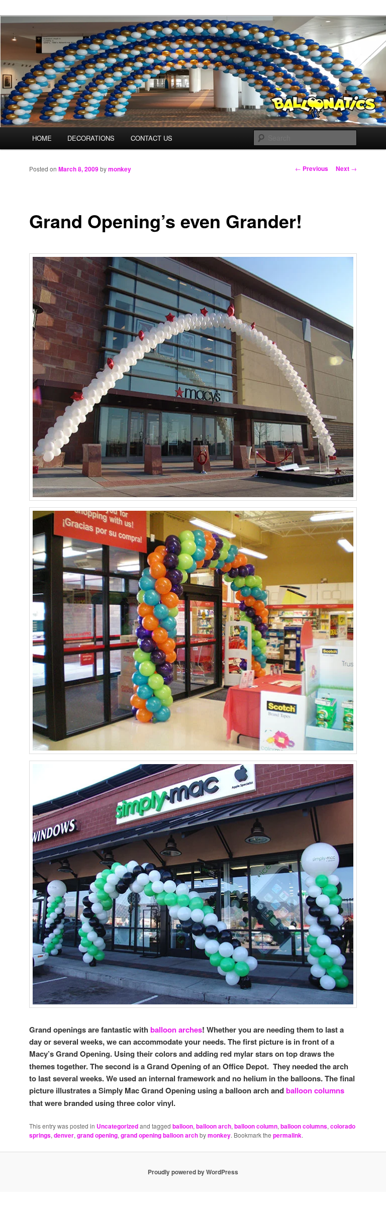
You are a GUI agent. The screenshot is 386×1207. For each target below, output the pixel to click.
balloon (182, 1126)
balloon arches (176, 1029)
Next (346, 168)
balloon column (255, 1126)
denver (64, 1135)
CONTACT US (151, 138)
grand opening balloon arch (159, 1135)
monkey (119, 168)
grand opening (97, 1135)
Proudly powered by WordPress (193, 1171)
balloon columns (315, 1090)
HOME (42, 138)
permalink (287, 1135)
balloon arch (213, 1126)
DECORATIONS (91, 138)
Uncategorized (117, 1126)
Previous (311, 168)
